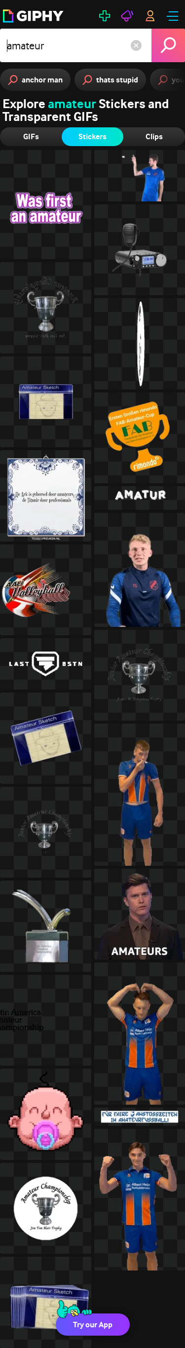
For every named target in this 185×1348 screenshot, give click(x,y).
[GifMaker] (104, 16)
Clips (154, 136)
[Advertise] (127, 16)
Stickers (92, 136)
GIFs (31, 136)
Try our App (92, 1324)
